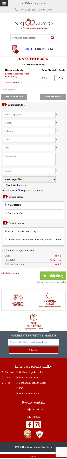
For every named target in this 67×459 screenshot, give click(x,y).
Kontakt (9, 372)
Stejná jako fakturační (31, 190)
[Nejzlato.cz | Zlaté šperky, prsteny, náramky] (33, 33)
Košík (28, 48)
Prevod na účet (15, 213)
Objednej (54, 275)
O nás (8, 377)
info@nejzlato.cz (33, 409)
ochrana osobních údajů (32, 382)
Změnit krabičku (13, 82)
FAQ (21, 388)
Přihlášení (27, 3)
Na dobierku (14, 204)
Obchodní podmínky (31, 372)
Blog (7, 382)
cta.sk (49, 447)
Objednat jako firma (16, 185)
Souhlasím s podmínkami (18, 250)
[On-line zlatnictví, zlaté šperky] (4, 3)
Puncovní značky (29, 393)
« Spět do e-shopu (10, 272)
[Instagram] (37, 424)
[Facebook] (30, 424)
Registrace (39, 3)
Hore (33, 456)
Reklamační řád (28, 377)
